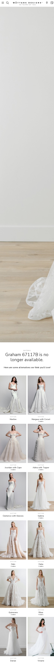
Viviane (41, 661)
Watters (27, 350)
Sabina (41, 516)
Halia (41, 564)
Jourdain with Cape (13, 468)
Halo (13, 564)
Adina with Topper (41, 468)
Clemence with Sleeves (13, 516)
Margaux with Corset (41, 419)
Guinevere (13, 612)
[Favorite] (22, 411)
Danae (13, 661)
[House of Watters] (27, 3)
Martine (13, 419)
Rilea (41, 612)
